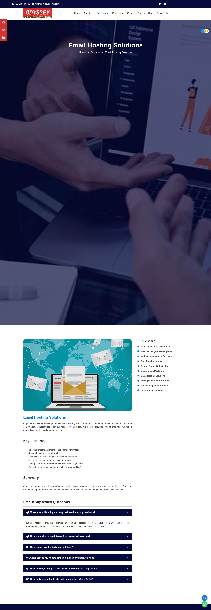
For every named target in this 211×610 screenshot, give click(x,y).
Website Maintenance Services (156, 356)
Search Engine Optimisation (155, 366)
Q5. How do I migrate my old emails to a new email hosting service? (62, 568)
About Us (88, 13)
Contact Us (162, 13)
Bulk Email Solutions (151, 361)
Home (77, 13)
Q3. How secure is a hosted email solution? (49, 547)
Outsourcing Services (152, 390)
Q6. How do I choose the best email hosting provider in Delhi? (59, 579)
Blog (150, 13)
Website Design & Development (157, 351)
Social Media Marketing (152, 371)
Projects (116, 13)
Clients (130, 13)
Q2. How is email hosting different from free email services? (58, 536)
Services (101, 13)
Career (141, 13)
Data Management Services (154, 385)
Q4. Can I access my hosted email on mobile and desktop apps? (61, 558)
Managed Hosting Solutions (155, 380)
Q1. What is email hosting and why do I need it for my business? (60, 512)
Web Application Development (156, 346)
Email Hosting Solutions (153, 376)
